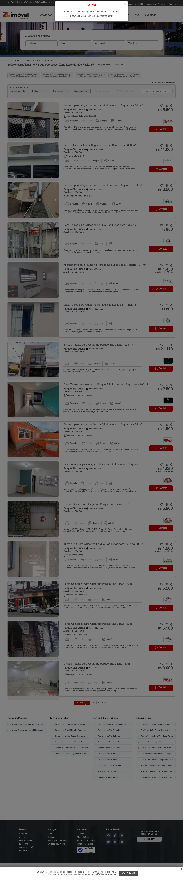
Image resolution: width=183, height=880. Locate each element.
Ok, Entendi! (128, 873)
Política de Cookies (106, 874)
